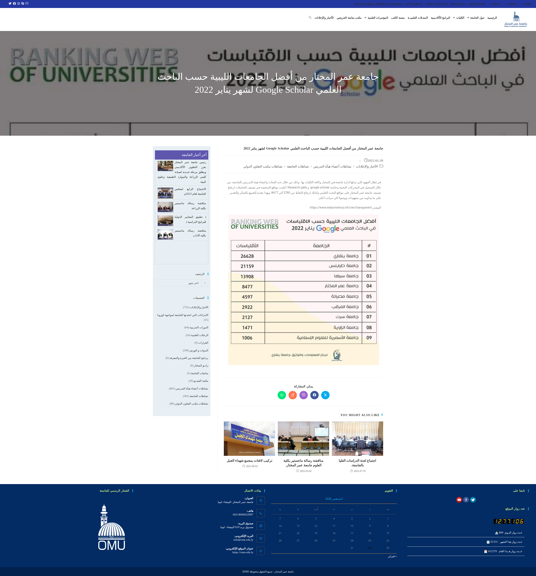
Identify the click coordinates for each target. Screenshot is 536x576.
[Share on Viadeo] (293, 395)
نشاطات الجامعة (298, 166)
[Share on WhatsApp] (282, 395)
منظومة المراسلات (363, 3)
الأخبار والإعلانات (367, 166)
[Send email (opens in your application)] (26, 4)
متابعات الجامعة (199, 373)
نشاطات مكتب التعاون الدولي (262, 166)
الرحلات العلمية (199, 335)
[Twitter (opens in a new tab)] (9, 4)
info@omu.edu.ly (243, 539)
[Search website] (310, 18)
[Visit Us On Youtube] (459, 499)
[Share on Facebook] (314, 395)
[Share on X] (325, 395)
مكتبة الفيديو (201, 380)
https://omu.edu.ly (242, 552)
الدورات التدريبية (198, 327)
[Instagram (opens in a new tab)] (18, 4)
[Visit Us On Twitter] (472, 499)
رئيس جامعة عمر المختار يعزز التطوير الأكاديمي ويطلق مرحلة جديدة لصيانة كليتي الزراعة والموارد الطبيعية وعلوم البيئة (182, 228)
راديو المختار (201, 365)
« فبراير (392, 556)
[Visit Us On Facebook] (466, 499)
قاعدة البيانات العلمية (436, 3)
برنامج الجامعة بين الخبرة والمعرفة (188, 358)
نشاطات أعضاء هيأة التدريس (332, 166)
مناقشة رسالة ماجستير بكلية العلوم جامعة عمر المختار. (303, 463)
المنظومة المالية (413, 3)
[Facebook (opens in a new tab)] (14, 4)
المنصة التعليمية (477, 3)
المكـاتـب (511, 3)
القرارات (203, 342)
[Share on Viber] (303, 395)
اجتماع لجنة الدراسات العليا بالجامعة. (357, 463)
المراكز (496, 3)
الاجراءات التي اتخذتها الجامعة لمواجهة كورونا (182, 315)
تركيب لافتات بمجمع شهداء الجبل (249, 460)
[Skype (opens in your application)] (22, 4)
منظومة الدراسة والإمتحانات (387, 3)
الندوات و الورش (198, 350)
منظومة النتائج (458, 3)
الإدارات (527, 3)
